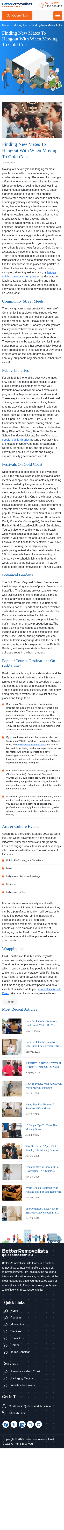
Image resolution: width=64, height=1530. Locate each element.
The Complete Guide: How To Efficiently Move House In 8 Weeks (42, 1211)
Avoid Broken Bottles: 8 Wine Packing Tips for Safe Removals (43, 1189)
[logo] (17, 4)
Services (16, 1331)
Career (15, 1345)
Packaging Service (22, 1378)
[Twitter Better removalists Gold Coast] (14, 1424)
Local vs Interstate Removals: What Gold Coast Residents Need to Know (43, 1044)
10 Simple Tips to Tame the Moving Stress (41, 1127)
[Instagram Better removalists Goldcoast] (30, 1424)
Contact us (17, 1338)
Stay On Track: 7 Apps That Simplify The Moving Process (41, 1148)
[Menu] (57, 15)
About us (16, 1317)
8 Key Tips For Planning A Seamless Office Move (39, 1106)
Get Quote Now (17, 15)
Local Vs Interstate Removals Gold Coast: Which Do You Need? (41, 1023)
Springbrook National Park (31, 744)
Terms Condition (20, 1351)
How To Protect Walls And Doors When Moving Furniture (43, 1085)
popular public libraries (16, 439)
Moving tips (20, 25)
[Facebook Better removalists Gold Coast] (5, 1424)
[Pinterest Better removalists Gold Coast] (38, 1424)
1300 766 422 (17, 1413)
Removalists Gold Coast (25, 1371)
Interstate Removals (23, 1385)
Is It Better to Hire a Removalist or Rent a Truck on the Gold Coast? (43, 1065)
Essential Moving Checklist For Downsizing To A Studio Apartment (42, 1169)
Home (5, 25)
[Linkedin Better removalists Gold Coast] (22, 1424)
